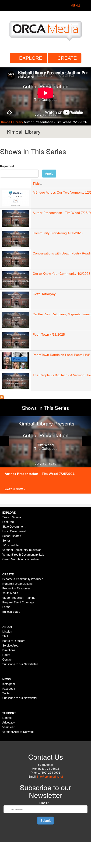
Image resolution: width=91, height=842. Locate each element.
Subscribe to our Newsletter (19, 698)
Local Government (14, 531)
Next (86, 441)
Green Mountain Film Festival (20, 559)
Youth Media (10, 593)
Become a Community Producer (22, 579)
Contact (7, 659)
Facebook (8, 688)
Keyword (7, 166)
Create (67, 58)
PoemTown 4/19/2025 (49, 334)
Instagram (8, 684)
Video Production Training (18, 597)
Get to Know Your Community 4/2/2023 (61, 273)
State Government (13, 526)
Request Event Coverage (18, 602)
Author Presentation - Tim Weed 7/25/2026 (55, 122)
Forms (6, 607)
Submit (45, 820)
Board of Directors (13, 641)
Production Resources (16, 588)
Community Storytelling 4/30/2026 (58, 233)
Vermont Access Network (18, 732)
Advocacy (8, 722)
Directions (8, 650)
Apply (49, 173)
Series (6, 540)
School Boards (11, 536)
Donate (7, 718)
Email (44, 803)
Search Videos (11, 517)
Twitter (6, 693)
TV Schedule (10, 545)
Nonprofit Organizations (17, 583)
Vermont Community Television (22, 550)
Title (36, 183)
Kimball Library (12, 122)
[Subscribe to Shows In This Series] (2, 397)
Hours (6, 655)
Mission (7, 631)
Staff (5, 636)
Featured (8, 522)
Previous (4, 441)
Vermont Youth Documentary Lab (23, 554)
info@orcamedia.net (50, 776)
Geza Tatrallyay (44, 294)
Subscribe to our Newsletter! (20, 664)
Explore (30, 58)
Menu (75, 5)
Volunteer (8, 727)
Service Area (10, 645)
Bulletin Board (11, 611)
